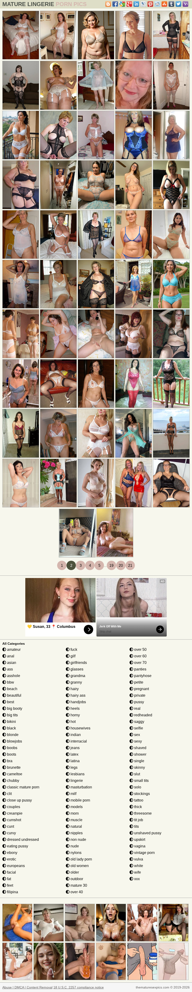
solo (137, 787)
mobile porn (80, 800)
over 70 (140, 663)
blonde (12, 735)
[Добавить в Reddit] (157, 4)
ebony (11, 853)
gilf (72, 656)
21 (130, 565)
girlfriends (78, 663)
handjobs (78, 702)
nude (74, 846)
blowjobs (14, 741)
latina (75, 761)
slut (136, 774)
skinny (139, 767)
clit (9, 794)
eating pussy (17, 846)
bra (9, 761)
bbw (10, 682)
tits (136, 826)
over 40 (76, 892)
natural (76, 826)
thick (137, 807)
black (11, 728)
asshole (13, 676)
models (76, 807)
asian (11, 663)
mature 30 (78, 885)
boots (11, 754)
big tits (12, 715)
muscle (76, 820)
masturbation (81, 787)
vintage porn (144, 853)
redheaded (142, 715)
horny (75, 715)
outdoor (76, 879)
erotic (11, 859)
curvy (11, 833)
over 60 (140, 656)
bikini (11, 722)
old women (79, 866)
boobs (11, 748)
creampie (14, 813)
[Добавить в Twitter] (178, 4)
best (10, 702)
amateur (13, 650)
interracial (78, 741)
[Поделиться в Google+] (129, 4)
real (136, 708)
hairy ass (77, 695)
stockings (141, 794)
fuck (73, 650)
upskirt (139, 840)
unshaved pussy (147, 833)
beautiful (13, 695)
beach (11, 689)
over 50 (140, 650)
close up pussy (19, 800)
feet (9, 885)
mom (74, 813)
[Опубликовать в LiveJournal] (143, 4)
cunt (10, 826)
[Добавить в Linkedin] (136, 4)
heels (75, 708)
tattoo (138, 800)
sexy (137, 741)
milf (73, 794)
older (74, 872)
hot (73, 722)
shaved (139, 748)
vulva (138, 859)
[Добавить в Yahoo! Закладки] (185, 4)
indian (75, 735)
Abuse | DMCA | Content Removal (27, 987)
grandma (77, 676)
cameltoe (14, 774)
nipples (76, 833)
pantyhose (142, 676)
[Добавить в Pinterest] (150, 4)
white (138, 866)
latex (74, 754)
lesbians (77, 774)
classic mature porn (22, 787)
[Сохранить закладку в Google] (122, 4)
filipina (12, 892)
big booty (14, 708)
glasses (76, 669)
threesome (142, 813)
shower (139, 754)
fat (8, 879)
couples (13, 807)
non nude (78, 840)
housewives (80, 728)
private (139, 695)
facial (11, 872)
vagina (139, 846)
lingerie (76, 781)
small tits (141, 781)
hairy (74, 689)
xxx (136, 879)
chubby (12, 781)
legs (74, 767)
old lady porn (81, 859)
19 (111, 565)
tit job (138, 820)
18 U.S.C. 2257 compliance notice (78, 987)
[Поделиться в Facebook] (115, 4)
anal (10, 656)
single (138, 761)
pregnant (141, 689)
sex (136, 735)
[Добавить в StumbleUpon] (164, 4)
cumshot (13, 820)
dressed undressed (22, 840)
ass (9, 669)
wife (137, 872)
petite (138, 682)
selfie (138, 728)
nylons (75, 853)
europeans (15, 866)
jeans (75, 748)
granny (76, 682)
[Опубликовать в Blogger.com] (108, 4)
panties (139, 669)
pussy (138, 702)
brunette (13, 767)
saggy (138, 722)
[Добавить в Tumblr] (171, 4)
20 (121, 565)
